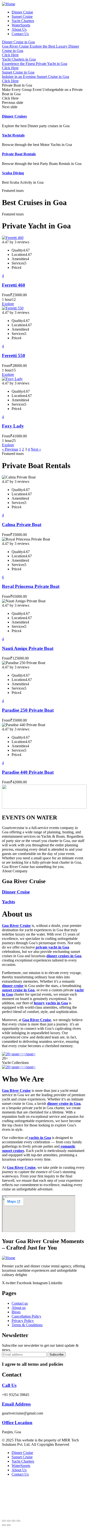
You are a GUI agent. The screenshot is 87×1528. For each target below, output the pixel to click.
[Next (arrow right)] (9, 1525)
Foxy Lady (13, 425)
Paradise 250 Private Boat (28, 710)
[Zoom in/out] (18, 1521)
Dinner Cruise (16, 891)
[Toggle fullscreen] (13, 1521)
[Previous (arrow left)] (4, 1525)
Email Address (16, 1404)
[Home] (8, 4)
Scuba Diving (13, 173)
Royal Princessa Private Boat (30, 586)
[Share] (9, 1521)
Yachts (8, 901)
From (6, 295)
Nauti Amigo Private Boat (27, 648)
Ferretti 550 (13, 355)
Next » (36, 449)
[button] (43, 103)
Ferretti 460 (13, 285)
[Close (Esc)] (4, 1521)
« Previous (10, 449)
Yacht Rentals (13, 135)
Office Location (17, 1422)
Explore (8, 304)
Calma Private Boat (21, 524)
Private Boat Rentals (19, 154)
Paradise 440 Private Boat (28, 772)
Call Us (9, 1385)
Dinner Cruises (14, 116)
